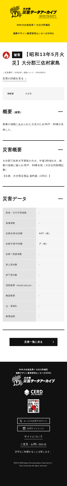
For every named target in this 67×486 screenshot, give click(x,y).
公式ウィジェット (35, 428)
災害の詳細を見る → (15, 78)
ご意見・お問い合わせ (33, 444)
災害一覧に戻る (33, 341)
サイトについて (33, 436)
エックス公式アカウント (35, 421)
